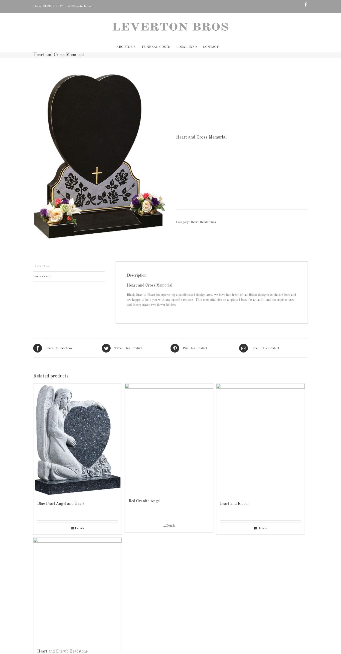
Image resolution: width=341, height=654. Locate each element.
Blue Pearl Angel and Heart (61, 504)
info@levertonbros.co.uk (82, 6)
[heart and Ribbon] (260, 440)
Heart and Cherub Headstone (62, 652)
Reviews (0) (42, 276)
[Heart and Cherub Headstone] (77, 591)
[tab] (69, 266)
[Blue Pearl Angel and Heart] (77, 440)
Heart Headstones (203, 222)
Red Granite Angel (145, 501)
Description (41, 266)
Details (79, 528)
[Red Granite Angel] (169, 438)
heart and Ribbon (235, 504)
